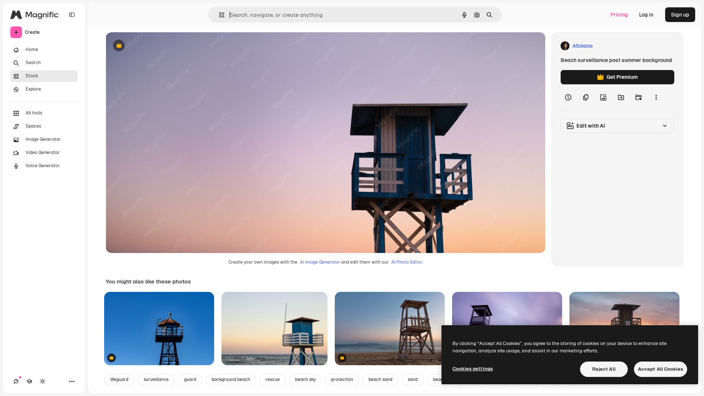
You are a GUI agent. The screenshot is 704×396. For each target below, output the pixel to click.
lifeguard (119, 379)
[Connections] (16, 381)
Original (152, 46)
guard (190, 379)
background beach (231, 379)
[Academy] (29, 381)
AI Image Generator (320, 262)
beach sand (380, 379)
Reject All (604, 369)
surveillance (156, 379)
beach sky (305, 379)
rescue (272, 379)
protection (342, 379)
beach (439, 379)
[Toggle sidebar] (72, 15)
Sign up (680, 14)
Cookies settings (472, 369)
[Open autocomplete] (219, 15)
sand (413, 379)
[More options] (656, 97)
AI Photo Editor (406, 262)
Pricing (619, 14)
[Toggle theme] (42, 381)
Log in (646, 14)
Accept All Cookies (660, 369)
